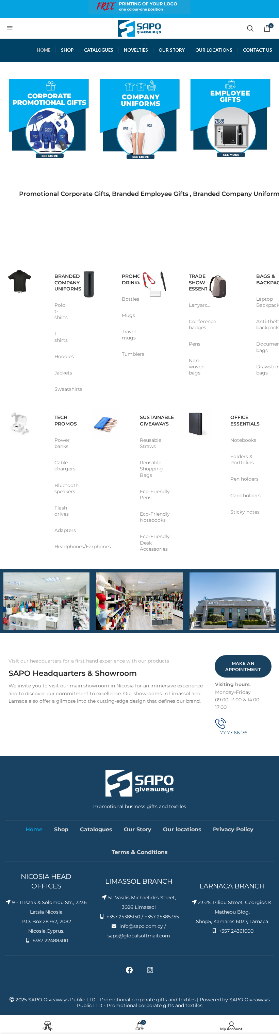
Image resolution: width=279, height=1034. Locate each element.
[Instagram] (150, 972)
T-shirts (60, 337)
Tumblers (128, 354)
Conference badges (195, 324)
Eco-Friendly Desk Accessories (155, 542)
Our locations (182, 829)
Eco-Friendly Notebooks (155, 517)
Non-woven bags (195, 366)
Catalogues (96, 829)
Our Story (137, 829)
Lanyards (195, 305)
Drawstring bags (262, 370)
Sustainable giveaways (157, 420)
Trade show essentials (195, 282)
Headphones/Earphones (69, 547)
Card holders (245, 496)
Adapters (65, 530)
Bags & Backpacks (262, 279)
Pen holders (244, 479)
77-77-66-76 (233, 733)
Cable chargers (65, 466)
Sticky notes (245, 512)
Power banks (62, 443)
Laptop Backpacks (262, 302)
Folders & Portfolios (242, 459)
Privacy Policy (233, 829)
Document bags (262, 347)
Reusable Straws (150, 443)
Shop (61, 829)
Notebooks (243, 440)
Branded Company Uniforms (60, 282)
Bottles (128, 299)
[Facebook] (129, 972)
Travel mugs (128, 335)
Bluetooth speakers (66, 488)
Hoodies (60, 356)
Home (34, 829)
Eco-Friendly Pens (155, 494)
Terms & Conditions (140, 852)
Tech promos (65, 420)
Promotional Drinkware (128, 279)
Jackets (60, 373)
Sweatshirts (60, 389)
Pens (194, 344)
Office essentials (245, 420)
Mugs (128, 315)
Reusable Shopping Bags (151, 469)
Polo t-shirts (60, 311)
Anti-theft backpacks (262, 324)
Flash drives (61, 511)
